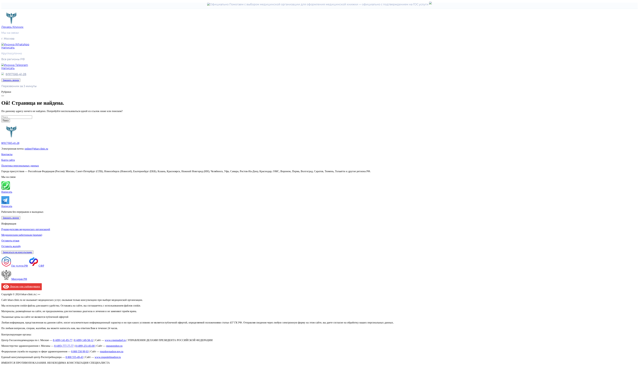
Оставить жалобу (11, 246)
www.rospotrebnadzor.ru (108, 357)
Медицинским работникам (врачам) (21, 235)
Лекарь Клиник (12, 27)
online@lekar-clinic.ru (36, 148)
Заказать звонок (11, 80)
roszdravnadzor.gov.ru (111, 351)
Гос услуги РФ (19, 265)
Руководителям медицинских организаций (25, 229)
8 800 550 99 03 (80, 351)
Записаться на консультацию (17, 252)
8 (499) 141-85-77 (62, 340)
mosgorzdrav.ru (114, 345)
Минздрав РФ (19, 279)
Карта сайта (8, 160)
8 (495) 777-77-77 (64, 345)
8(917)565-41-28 (16, 74)
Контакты (6, 154)
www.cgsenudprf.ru (115, 340)
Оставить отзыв (10, 240)
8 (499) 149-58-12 (83, 340)
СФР (41, 265)
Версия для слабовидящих (24, 286)
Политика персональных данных (20, 165)
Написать (6, 191)
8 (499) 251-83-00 (85, 345)
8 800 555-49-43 (74, 357)
